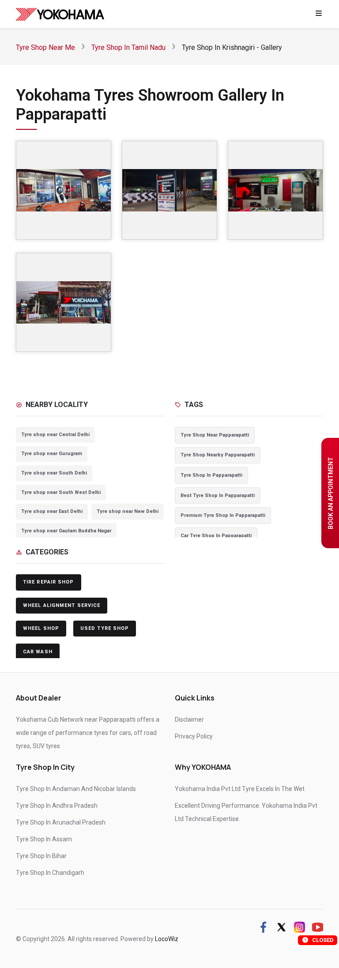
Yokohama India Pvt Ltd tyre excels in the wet (240, 788)
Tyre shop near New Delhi (127, 511)
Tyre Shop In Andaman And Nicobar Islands (76, 788)
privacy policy (194, 736)
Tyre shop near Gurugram (51, 453)
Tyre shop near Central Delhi (55, 434)
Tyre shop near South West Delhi (61, 492)
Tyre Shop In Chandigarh (50, 872)
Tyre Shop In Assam (44, 839)
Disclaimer (189, 719)
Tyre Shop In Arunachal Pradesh (60, 822)
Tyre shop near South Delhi (54, 473)
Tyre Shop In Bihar (41, 855)
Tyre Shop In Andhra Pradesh (57, 805)
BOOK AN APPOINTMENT (330, 493)
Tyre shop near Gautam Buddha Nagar (66, 531)
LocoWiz (166, 938)
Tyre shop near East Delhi (52, 511)
